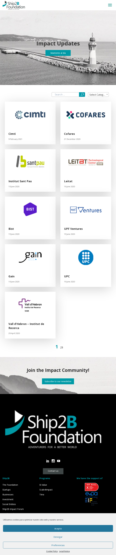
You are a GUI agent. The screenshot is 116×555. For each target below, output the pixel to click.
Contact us (53, 470)
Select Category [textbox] (98, 94)
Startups (6, 489)
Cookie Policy (52, 551)
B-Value (43, 484)
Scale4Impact (46, 489)
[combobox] (98, 94)
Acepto (58, 528)
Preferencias (58, 545)
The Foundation (10, 484)
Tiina (41, 494)
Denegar (58, 536)
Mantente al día (58, 53)
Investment (7, 499)
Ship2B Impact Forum (13, 509)
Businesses (7, 494)
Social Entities (9, 504)
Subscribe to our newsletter (58, 381)
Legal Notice (64, 551)
